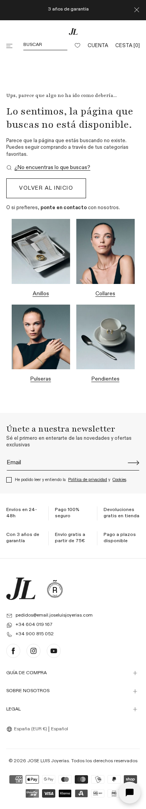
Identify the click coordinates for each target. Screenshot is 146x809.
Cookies (119, 480)
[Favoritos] (77, 46)
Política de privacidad (87, 480)
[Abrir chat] (130, 793)
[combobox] (27, 729)
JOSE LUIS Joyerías (48, 761)
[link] (48, 167)
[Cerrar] (137, 10)
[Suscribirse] (133, 463)
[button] (10, 46)
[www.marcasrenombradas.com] (55, 589)
